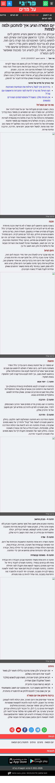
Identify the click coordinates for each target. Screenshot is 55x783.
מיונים (40, 742)
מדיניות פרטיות (32, 773)
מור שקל (51, 58)
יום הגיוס (14, 15)
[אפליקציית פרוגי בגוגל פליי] (38, 761)
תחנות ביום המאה (19, 742)
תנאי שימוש (42, 773)
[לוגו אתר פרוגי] (27, 3)
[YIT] (17, 773)
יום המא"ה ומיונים (31, 15)
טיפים (33, 742)
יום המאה (49, 742)
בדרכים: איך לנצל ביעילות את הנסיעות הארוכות (28, 87)
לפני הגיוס (47, 18)
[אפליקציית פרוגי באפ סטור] (18, 761)
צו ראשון (47, 15)
